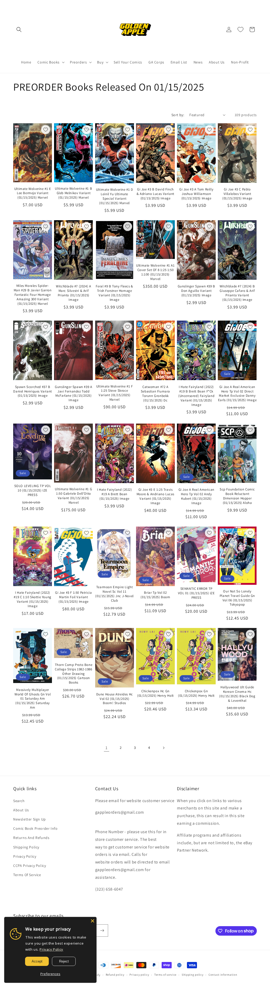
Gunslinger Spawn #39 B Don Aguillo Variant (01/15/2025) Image (196, 290)
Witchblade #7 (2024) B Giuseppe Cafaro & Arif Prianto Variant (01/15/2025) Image (237, 293)
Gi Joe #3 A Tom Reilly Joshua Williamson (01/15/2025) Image (196, 193)
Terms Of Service (27, 874)
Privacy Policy (24, 856)
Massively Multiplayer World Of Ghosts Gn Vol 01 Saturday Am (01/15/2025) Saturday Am (33, 699)
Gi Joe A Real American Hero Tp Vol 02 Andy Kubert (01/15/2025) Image (196, 496)
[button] (19, 29)
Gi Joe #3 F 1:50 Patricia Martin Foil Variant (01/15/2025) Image (73, 597)
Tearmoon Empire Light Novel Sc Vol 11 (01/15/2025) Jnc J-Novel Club (114, 594)
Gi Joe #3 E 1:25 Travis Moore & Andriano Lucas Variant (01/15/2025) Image (155, 496)
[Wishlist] (240, 29)
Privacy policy (139, 974)
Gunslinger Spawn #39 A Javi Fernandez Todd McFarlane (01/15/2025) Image (73, 393)
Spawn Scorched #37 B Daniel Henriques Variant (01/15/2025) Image (32, 391)
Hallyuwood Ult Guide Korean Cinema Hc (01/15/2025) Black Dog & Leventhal (237, 694)
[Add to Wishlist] (45, 129)
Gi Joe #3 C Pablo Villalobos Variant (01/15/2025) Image (237, 193)
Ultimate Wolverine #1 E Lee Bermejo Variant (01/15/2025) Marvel (32, 193)
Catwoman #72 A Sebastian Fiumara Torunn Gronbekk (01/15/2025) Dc (155, 393)
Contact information (223, 974)
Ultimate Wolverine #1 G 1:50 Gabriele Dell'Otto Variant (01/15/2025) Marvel (73, 496)
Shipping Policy (26, 847)
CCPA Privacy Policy (29, 865)
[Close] (92, 921)
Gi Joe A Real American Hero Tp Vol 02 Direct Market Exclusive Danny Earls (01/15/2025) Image (237, 393)
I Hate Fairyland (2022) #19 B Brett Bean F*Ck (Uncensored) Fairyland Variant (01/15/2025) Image (196, 396)
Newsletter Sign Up (29, 819)
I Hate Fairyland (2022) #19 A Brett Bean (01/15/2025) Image (114, 494)
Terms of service (165, 974)
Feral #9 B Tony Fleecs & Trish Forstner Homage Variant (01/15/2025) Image (114, 293)
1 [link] (106, 747)
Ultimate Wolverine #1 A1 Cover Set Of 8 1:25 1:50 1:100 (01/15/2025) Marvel (155, 272)
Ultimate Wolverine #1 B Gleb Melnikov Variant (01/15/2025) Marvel (73, 193)
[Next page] (163, 748)
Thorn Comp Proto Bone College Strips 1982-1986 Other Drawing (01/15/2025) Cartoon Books (74, 674)
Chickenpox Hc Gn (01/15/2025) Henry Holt (155, 693)
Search (19, 800)
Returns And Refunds (31, 837)
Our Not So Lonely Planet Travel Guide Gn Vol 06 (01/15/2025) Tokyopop (237, 598)
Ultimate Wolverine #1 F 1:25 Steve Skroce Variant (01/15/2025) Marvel (114, 393)
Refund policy (115, 974)
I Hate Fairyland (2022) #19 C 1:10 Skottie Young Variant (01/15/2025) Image (32, 599)
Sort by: (177, 114)
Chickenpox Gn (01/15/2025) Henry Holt (196, 693)
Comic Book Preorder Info (35, 828)
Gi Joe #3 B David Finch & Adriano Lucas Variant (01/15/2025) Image (155, 193)
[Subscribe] (102, 930)
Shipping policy (193, 974)
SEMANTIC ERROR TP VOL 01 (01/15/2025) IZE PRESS (196, 593)
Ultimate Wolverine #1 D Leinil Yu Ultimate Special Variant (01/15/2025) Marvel (114, 196)
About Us (21, 810)
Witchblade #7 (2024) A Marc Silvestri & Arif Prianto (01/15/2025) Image (73, 293)
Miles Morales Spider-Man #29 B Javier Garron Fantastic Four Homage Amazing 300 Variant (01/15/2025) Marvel (33, 295)
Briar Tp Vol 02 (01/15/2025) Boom (155, 595)
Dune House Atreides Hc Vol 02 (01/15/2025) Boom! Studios (114, 698)
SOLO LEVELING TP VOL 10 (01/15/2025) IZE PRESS (32, 490)
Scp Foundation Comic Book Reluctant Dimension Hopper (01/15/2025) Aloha (237, 496)
